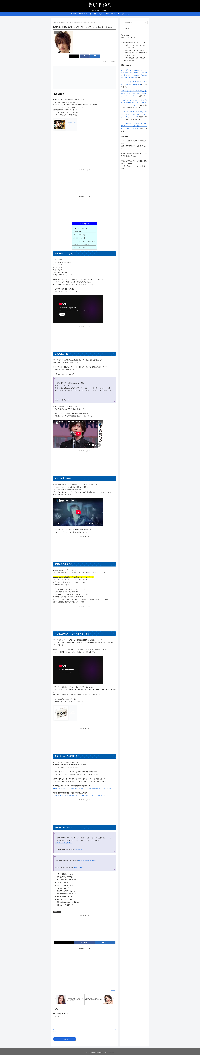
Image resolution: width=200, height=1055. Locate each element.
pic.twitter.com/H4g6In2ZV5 (63, 843)
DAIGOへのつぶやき (79, 247)
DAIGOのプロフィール (80, 228)
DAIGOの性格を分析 (79, 238)
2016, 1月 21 (78, 849)
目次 (83, 224)
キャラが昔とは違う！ (80, 235)
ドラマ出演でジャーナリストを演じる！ (85, 241)
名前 (54, 1032)
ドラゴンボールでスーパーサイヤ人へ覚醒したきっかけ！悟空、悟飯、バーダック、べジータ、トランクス (134, 93)
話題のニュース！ (79, 231)
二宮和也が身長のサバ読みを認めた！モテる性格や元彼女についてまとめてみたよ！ (80, 795)
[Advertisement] (69, 78)
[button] (146, 22)
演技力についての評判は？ (81, 244)
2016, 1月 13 (78, 867)
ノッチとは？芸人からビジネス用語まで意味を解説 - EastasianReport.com (134, 75)
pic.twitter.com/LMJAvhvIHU (87, 860)
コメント (57, 1016)
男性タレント (58, 911)
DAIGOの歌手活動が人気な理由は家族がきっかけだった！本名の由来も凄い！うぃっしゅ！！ (83, 788)
